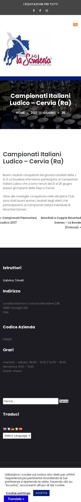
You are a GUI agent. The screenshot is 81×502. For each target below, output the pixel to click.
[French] (8, 429)
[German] (12, 429)
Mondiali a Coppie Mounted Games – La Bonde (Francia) (61, 222)
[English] (4, 429)
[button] (74, 24)
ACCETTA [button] (41, 493)
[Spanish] (20, 429)
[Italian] (16, 429)
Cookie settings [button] (18, 493)
